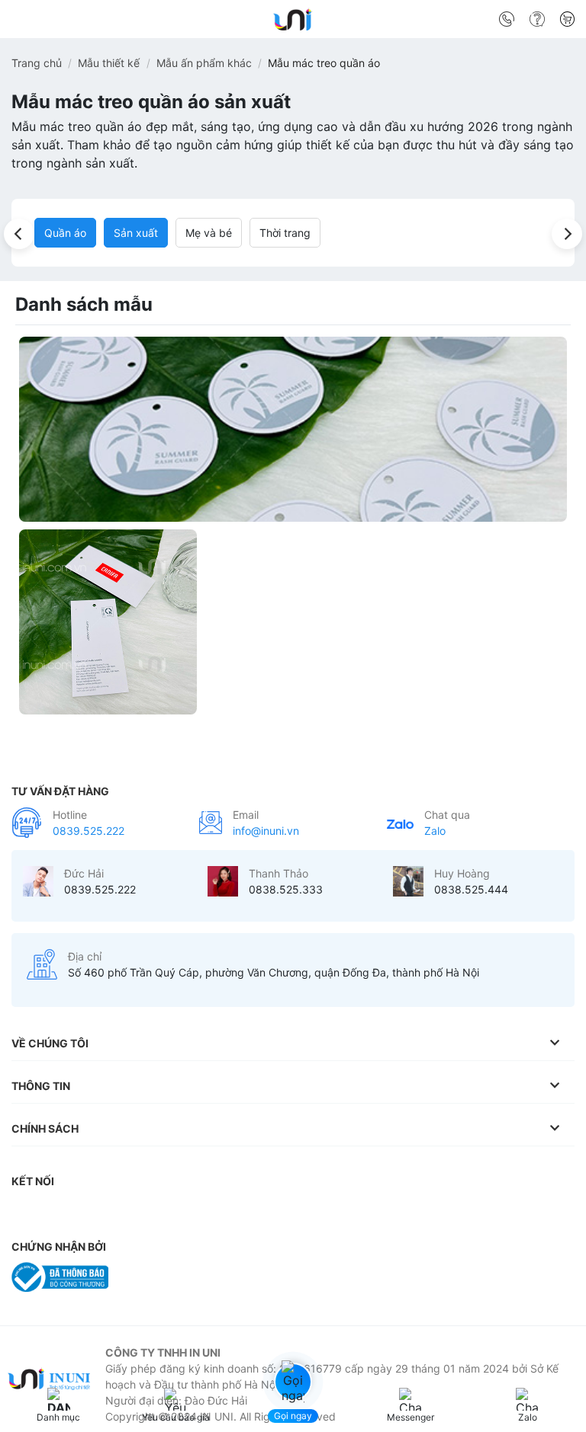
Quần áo (65, 232)
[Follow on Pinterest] (148, 1211)
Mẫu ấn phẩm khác (204, 62)
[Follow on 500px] (269, 1211)
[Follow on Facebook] (26, 1211)
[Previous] (19, 234)
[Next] (567, 234)
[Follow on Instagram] (57, 1211)
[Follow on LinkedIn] (178, 1211)
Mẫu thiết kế (109, 62)
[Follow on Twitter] (117, 1211)
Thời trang (285, 232)
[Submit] (557, 22)
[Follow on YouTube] (209, 1211)
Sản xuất (136, 232)
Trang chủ (36, 62)
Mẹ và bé (208, 232)
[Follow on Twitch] (299, 1211)
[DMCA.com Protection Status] (156, 1276)
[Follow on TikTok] (87, 1211)
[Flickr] (238, 1211)
